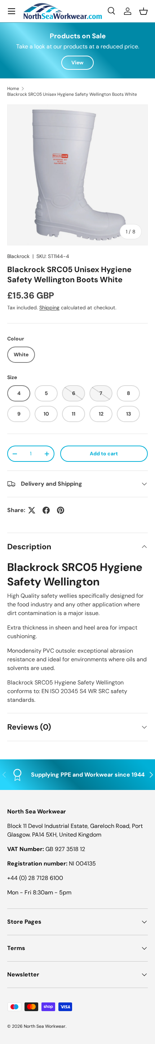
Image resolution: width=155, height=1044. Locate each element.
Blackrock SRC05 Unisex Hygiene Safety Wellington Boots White (72, 94)
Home (13, 88)
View (77, 62)
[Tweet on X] (32, 510)
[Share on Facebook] (46, 510)
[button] (143, 11)
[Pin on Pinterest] (60, 510)
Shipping (49, 307)
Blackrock (18, 256)
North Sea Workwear (45, 1026)
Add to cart (104, 453)
